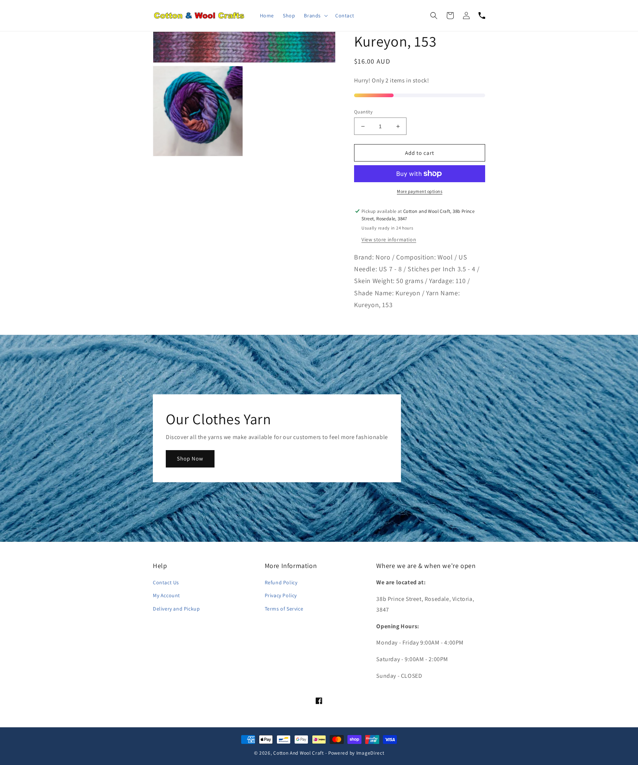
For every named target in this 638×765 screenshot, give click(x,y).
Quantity (363, 112)
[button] (315, 15)
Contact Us (166, 582)
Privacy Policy (281, 595)
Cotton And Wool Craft (298, 752)
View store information (388, 239)
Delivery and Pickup (176, 608)
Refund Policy (281, 582)
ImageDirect (370, 752)
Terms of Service (284, 608)
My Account (166, 595)
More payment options (419, 191)
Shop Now (190, 458)
